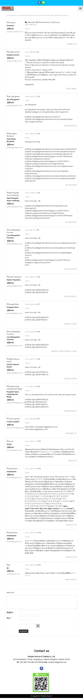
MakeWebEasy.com (44, 699)
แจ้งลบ (27, 28)
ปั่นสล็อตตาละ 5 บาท (46, 452)
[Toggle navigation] (80, 8)
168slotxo (62, 508)
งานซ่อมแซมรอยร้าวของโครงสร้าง (32, 15)
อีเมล (9, 618)
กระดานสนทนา (12, 15)
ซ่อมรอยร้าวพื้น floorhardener (57, 15)
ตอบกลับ (24, 631)
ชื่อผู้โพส (10, 612)
